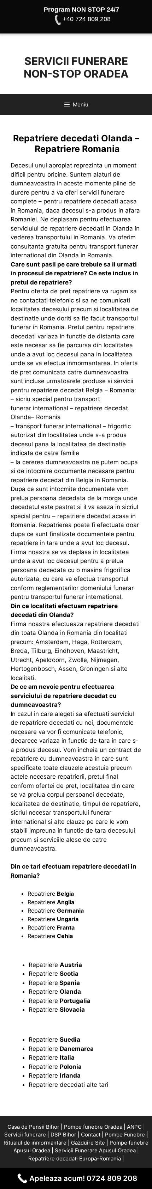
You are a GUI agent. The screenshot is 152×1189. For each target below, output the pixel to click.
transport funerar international (58, 426)
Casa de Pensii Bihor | (35, 1126)
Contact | (92, 1134)
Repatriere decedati (58, 1084)
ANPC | (136, 1126)
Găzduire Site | (89, 1142)
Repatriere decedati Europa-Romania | (76, 1158)
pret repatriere (79, 291)
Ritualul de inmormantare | (37, 1142)
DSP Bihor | (65, 1134)
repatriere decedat (80, 695)
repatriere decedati (91, 201)
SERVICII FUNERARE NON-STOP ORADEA (76, 67)
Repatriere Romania (77, 148)
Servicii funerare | (26, 1134)
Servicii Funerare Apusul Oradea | (97, 1150)
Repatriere (51, 893)
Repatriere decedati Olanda (73, 138)
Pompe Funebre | (126, 1134)
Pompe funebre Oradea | (94, 1126)
